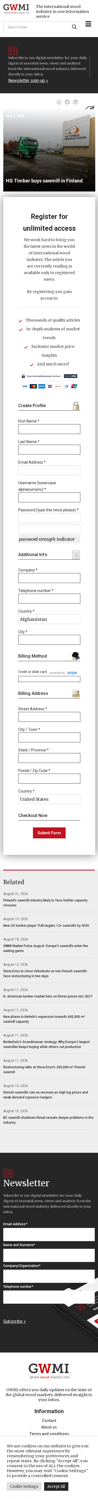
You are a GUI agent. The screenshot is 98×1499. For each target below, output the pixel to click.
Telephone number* (18, 1287)
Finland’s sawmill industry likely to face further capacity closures (45, 902)
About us (49, 1427)
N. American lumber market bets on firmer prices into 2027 (47, 996)
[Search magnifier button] (74, 27)
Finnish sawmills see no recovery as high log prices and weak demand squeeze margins (45, 1095)
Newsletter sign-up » (28, 80)
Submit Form (49, 833)
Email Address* (15, 1224)
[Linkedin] (75, 102)
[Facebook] (59, 102)
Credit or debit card (32, 672)
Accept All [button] (56, 1486)
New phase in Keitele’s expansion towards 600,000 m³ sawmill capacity (44, 1019)
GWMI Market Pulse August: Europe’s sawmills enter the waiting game (45, 948)
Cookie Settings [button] (24, 1486)
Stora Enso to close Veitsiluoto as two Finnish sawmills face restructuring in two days (45, 973)
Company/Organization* (21, 1266)
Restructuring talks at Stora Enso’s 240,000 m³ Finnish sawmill (44, 1069)
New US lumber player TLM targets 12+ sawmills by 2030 (46, 926)
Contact (49, 1420)
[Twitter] (67, 102)
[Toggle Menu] (87, 24)
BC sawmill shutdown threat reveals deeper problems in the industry (48, 1120)
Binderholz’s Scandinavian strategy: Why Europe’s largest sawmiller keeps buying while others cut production (46, 1044)
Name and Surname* (19, 1245)
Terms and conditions (49, 1434)
